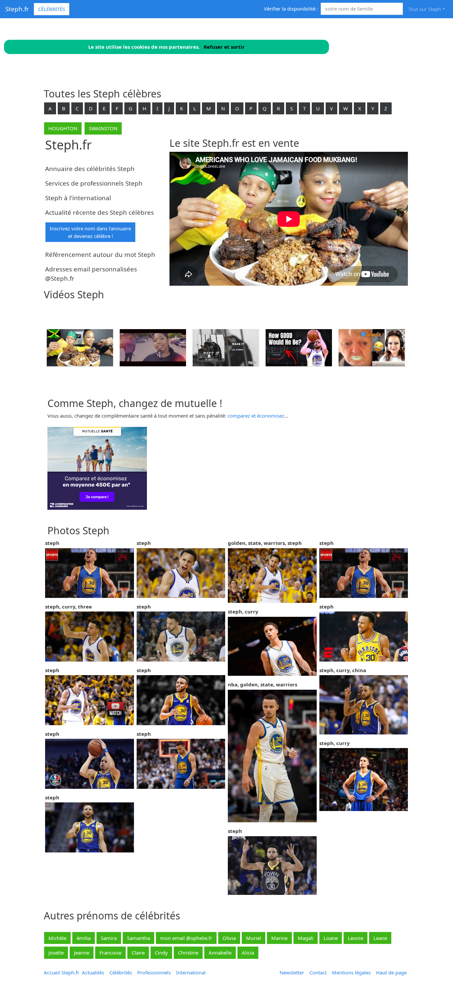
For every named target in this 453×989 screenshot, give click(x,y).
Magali (305, 938)
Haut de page (392, 972)
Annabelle (220, 952)
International (191, 972)
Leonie (355, 938)
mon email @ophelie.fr (186, 938)
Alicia (248, 952)
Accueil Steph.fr (61, 972)
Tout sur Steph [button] (424, 9)
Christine (188, 952)
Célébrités (51, 9)
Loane (331, 938)
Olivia (229, 938)
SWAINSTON (103, 128)
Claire (138, 952)
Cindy (161, 952)
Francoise (110, 952)
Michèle (57, 938)
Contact (318, 972)
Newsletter (292, 972)
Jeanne (81, 952)
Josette (56, 952)
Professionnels (154, 972)
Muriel (253, 938)
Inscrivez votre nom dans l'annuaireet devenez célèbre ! (90, 232)
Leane (380, 938)
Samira (109, 938)
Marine (279, 938)
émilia (84, 938)
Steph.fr (17, 9)
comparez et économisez (255, 415)
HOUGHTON (62, 128)
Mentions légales (351, 972)
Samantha (138, 938)
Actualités (93, 972)
